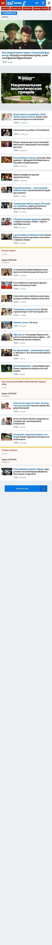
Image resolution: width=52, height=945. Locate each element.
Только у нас (16, 8)
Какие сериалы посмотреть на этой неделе (30, 116)
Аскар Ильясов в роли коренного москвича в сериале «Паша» (32, 237)
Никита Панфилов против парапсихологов (26, 175)
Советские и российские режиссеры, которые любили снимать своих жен (31, 297)
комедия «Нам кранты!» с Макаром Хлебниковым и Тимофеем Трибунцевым (32, 160)
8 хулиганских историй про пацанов (31, 190)
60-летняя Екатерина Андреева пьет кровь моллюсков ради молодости (30, 270)
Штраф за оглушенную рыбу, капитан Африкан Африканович (26, 55)
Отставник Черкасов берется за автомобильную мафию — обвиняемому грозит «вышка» (31, 337)
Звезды (4, 62)
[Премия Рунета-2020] (24, 3)
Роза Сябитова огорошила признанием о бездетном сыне (30, 284)
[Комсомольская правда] (14, 3)
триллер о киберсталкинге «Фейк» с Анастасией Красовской (31, 221)
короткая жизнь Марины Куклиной (31, 405)
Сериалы (5, 17)
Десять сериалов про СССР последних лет (30, 310)
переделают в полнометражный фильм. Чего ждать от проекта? (31, 471)
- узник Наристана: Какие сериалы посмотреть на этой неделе (31, 368)
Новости (5, 8)
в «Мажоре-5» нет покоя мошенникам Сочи (31, 352)
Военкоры (28, 8)
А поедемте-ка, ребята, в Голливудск (31, 130)
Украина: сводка (40, 8)
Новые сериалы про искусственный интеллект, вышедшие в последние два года (31, 144)
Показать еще (22, 489)
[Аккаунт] (49, 3)
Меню (3, 3)
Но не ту (25, 322)
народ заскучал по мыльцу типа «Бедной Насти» (31, 206)
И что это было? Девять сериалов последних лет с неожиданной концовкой (31, 421)
